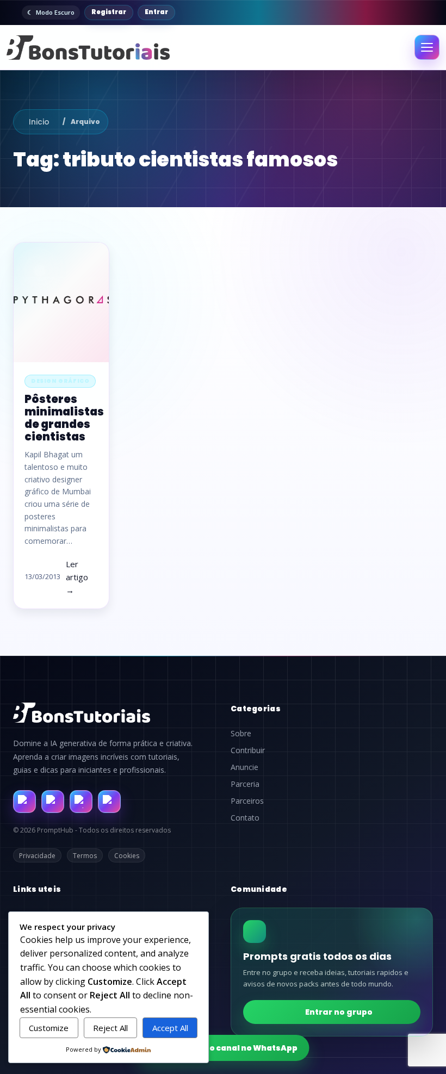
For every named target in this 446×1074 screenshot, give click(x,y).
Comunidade (259, 889)
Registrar (108, 12)
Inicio (39, 121)
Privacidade (37, 855)
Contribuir (248, 750)
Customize (49, 1027)
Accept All (170, 1027)
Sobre (241, 733)
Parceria (245, 784)
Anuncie (244, 767)
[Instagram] (52, 801)
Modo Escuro (55, 12)
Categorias (256, 708)
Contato (245, 818)
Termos (85, 855)
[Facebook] (24, 801)
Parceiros (247, 801)
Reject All (110, 1027)
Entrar (156, 12)
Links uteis (37, 889)
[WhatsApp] (81, 801)
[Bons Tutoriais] (88, 47)
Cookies (126, 855)
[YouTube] (109, 801)
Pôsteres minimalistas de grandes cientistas (64, 418)
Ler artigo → (77, 576)
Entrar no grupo (339, 1012)
